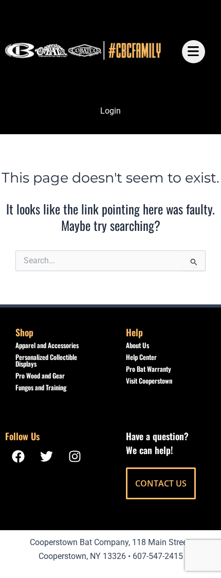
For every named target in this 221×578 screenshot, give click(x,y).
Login (110, 111)
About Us (137, 345)
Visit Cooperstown (149, 380)
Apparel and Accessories (47, 345)
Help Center (141, 357)
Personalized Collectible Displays (46, 360)
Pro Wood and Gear (40, 375)
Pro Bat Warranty (148, 369)
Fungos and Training (40, 387)
